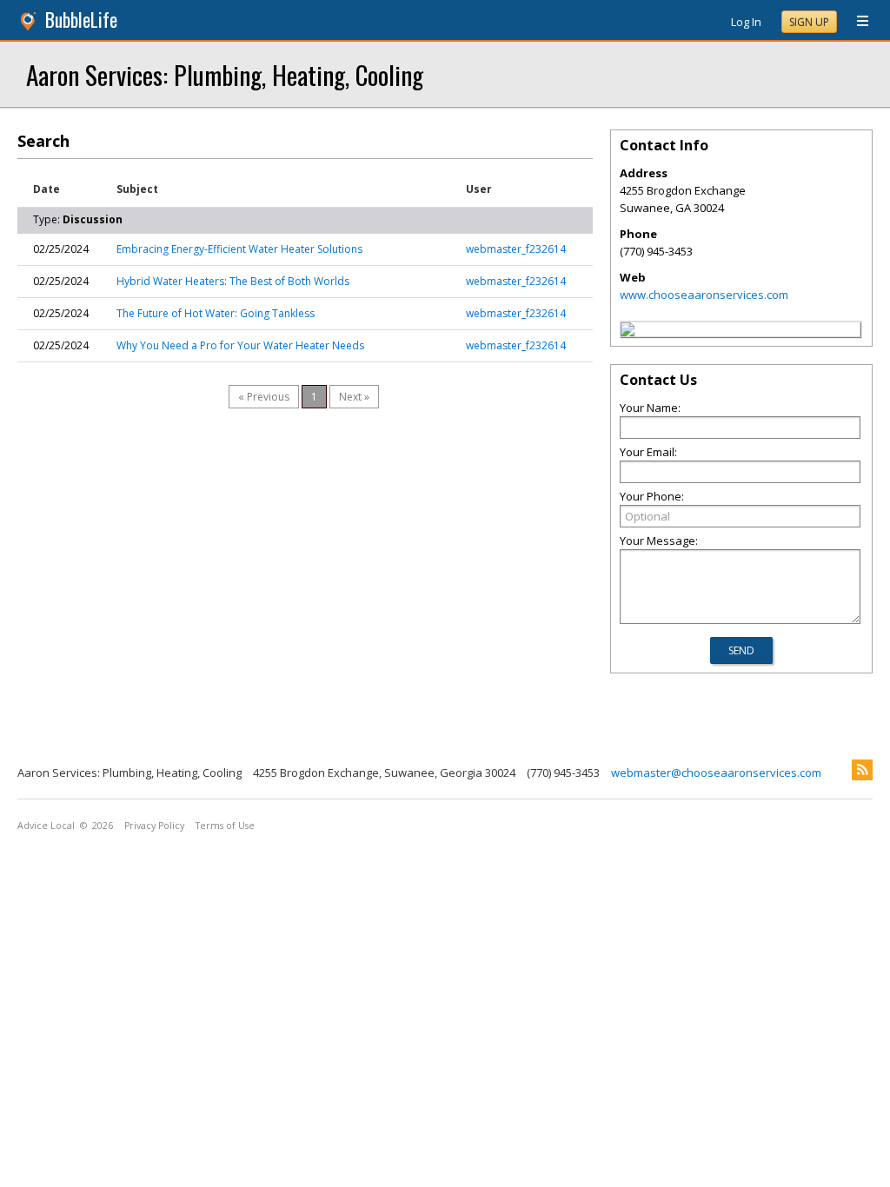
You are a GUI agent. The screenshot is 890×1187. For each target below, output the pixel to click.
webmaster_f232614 (516, 249)
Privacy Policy (154, 825)
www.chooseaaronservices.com (704, 294)
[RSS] (862, 769)
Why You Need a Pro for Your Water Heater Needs (240, 345)
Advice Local (46, 825)
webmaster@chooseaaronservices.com (716, 772)
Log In (746, 22)
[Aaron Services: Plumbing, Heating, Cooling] (627, 332)
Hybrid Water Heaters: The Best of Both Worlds (232, 281)
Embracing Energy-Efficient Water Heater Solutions (239, 249)
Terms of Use (225, 825)
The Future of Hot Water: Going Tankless (215, 313)
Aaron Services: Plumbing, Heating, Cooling (224, 74)
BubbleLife (81, 19)
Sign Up (809, 22)
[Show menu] (856, 22)
